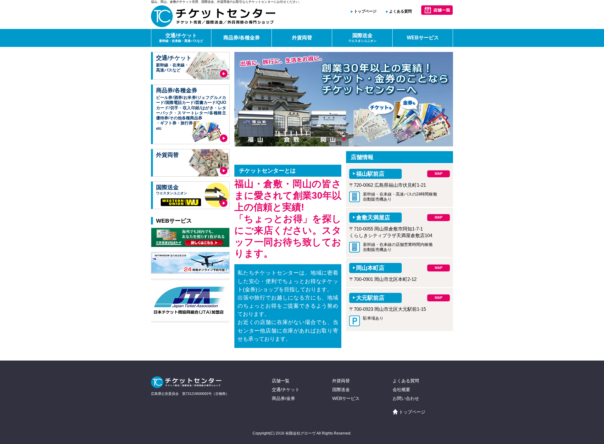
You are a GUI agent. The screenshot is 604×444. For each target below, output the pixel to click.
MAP (438, 173)
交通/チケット (181, 37)
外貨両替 (302, 37)
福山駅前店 (370, 174)
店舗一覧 (280, 380)
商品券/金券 (283, 398)
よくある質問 (400, 11)
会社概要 (401, 389)
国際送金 (362, 37)
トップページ (365, 11)
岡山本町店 (370, 268)
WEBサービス (423, 37)
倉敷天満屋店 (373, 217)
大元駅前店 (370, 298)
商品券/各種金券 (241, 37)
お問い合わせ (406, 398)
